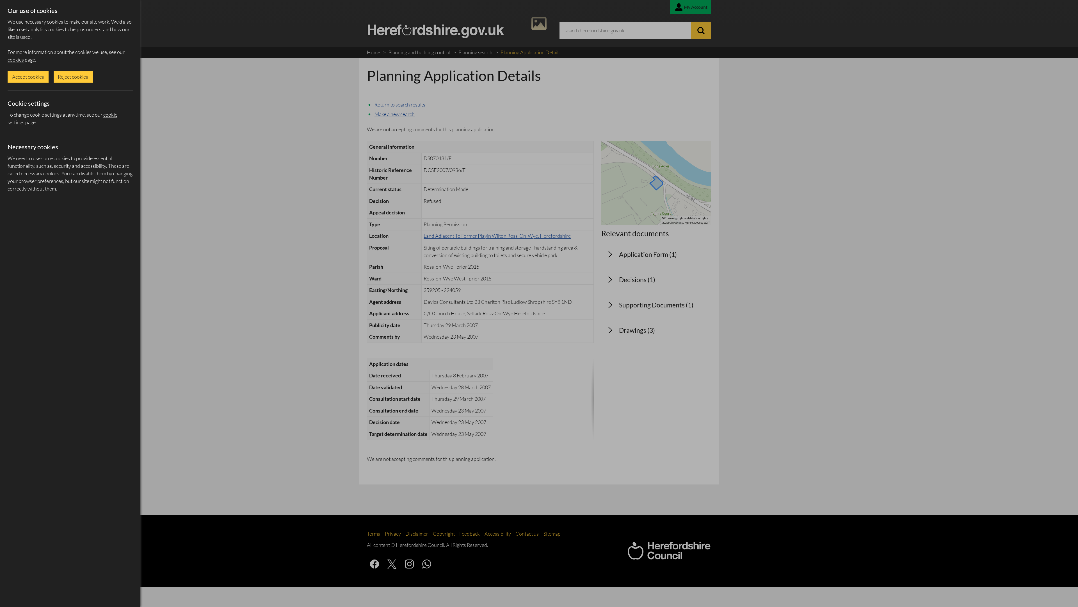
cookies (16, 59)
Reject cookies (73, 77)
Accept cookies (28, 77)
